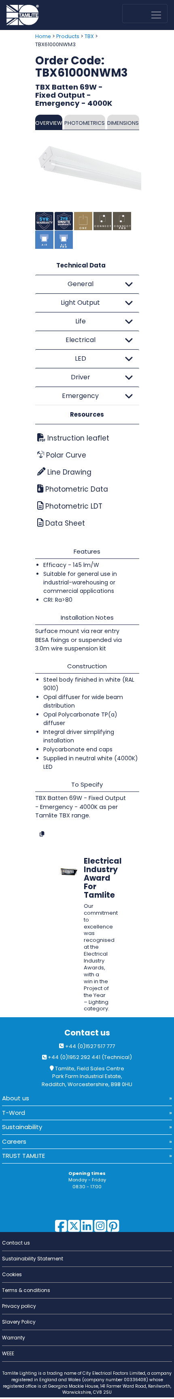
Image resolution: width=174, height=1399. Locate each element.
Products (67, 36)
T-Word (13, 1112)
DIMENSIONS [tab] (123, 123)
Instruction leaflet (77, 438)
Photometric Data (75, 489)
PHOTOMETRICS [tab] (84, 123)
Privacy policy (19, 1306)
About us (15, 1098)
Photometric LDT (72, 506)
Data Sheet (64, 523)
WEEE (8, 1353)
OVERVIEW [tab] (48, 123)
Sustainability (22, 1127)
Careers (14, 1141)
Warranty (13, 1337)
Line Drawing (68, 472)
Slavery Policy (19, 1321)
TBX (89, 36)
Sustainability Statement (32, 1258)
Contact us (87, 1032)
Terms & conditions (26, 1290)
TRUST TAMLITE (23, 1155)
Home (43, 36)
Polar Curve (65, 455)
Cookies (12, 1274)
